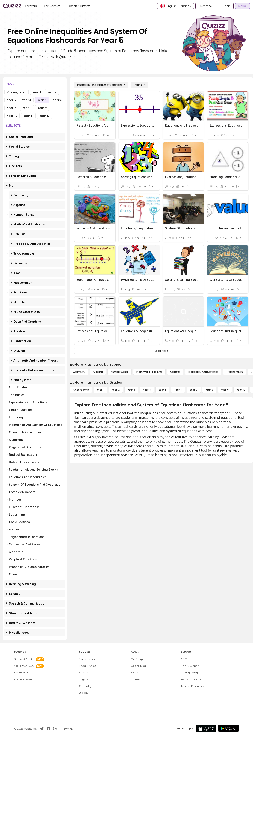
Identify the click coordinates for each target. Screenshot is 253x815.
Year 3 (11, 100)
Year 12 (45, 116)
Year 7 (11, 108)
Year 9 (42, 108)
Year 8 (26, 108)
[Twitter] (42, 729)
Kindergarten (16, 92)
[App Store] (206, 728)
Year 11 (28, 116)
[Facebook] (48, 729)
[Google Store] (228, 728)
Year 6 (57, 100)
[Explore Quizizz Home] (12, 6)
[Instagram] (55, 729)
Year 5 (42, 100)
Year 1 (37, 92)
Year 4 (26, 100)
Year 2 (51, 92)
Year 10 (12, 116)
